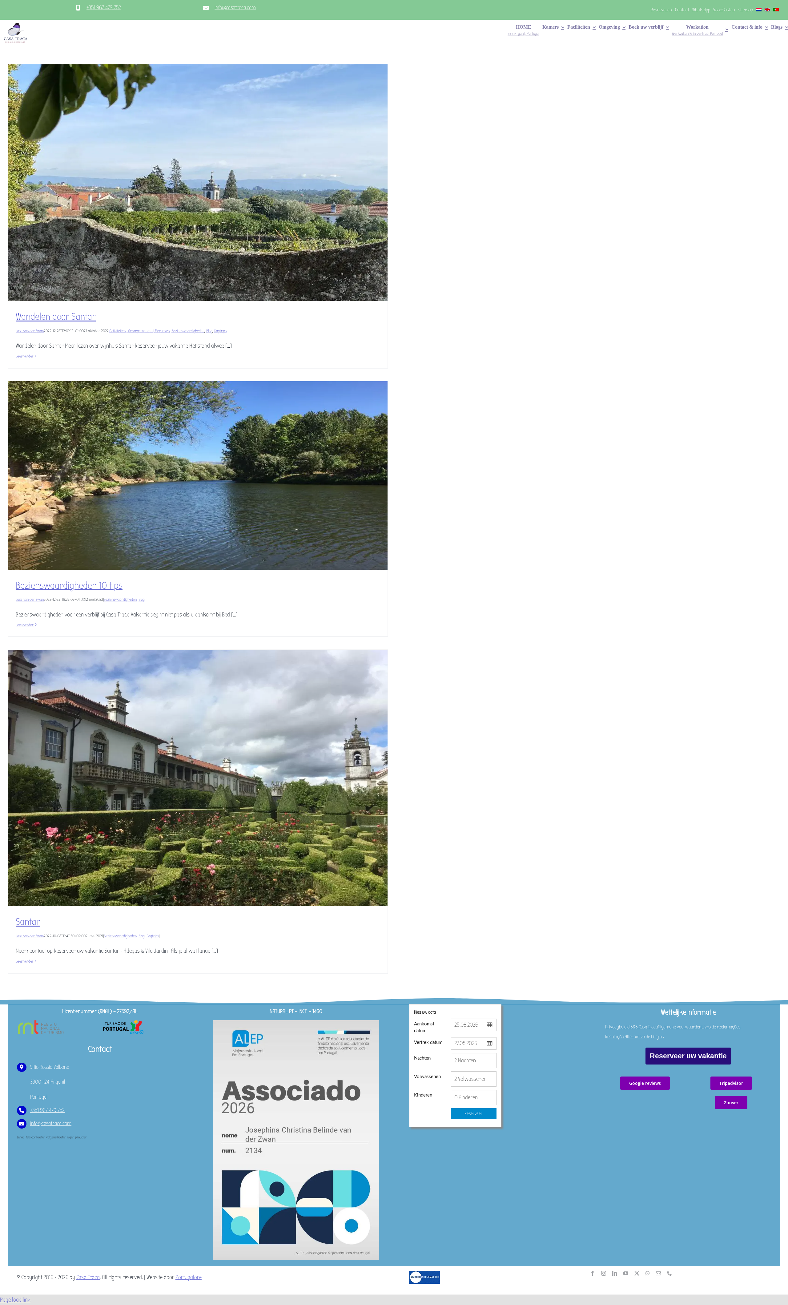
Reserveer (473, 1113)
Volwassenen (427, 1076)
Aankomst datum (424, 1027)
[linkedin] (614, 1273)
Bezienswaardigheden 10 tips (69, 585)
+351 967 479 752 (103, 7)
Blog (209, 331)
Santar (28, 921)
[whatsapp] (647, 1273)
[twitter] (636, 1273)
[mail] (658, 1273)
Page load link (15, 1299)
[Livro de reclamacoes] (424, 1273)
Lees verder (25, 356)
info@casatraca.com (235, 7)
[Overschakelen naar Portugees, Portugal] (776, 10)
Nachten (422, 1058)
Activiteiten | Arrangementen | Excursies (139, 331)
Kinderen (423, 1095)
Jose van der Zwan (30, 331)
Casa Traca (88, 1277)
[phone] (669, 1273)
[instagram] (603, 1273)
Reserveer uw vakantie (688, 1056)
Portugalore (188, 1277)
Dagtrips (220, 331)
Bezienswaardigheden (187, 331)
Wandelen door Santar (56, 316)
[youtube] (625, 1273)
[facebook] (592, 1273)
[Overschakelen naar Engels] (767, 10)
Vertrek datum (428, 1042)
